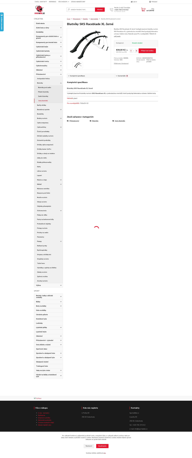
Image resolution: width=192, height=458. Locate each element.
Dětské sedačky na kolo (45, 136)
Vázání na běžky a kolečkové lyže (46, 376)
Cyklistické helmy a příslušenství (43, 56)
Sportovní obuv (41, 349)
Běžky (38, 302)
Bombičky (40, 114)
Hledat (100, 9)
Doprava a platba (44, 418)
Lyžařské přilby (41, 327)
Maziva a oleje (42, 180)
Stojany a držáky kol (44, 255)
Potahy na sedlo (42, 233)
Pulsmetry (40, 237)
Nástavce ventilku (43, 189)
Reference (41, 415)
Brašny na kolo (42, 118)
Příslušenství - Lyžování (44, 340)
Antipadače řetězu (43, 79)
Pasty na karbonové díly (45, 219)
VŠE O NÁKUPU (62, 2)
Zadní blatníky (43, 96)
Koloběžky (39, 32)
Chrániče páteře (42, 315)
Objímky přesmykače (44, 206)
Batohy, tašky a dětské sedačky (44, 296)
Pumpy (39, 241)
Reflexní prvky (42, 246)
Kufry (39, 167)
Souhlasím (102, 446)
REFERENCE (52, 2)
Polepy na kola (42, 228)
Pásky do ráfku (42, 215)
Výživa (38, 285)
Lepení (39, 175)
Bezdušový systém (43, 110)
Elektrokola (40, 23)
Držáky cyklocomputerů (45, 145)
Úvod (68, 19)
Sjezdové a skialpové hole (45, 353)
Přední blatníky (43, 92)
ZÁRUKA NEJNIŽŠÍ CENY (78, 2)
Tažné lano (41, 263)
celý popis (117, 36)
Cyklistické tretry (42, 61)
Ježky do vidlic (42, 158)
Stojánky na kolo (43, 259)
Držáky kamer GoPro (44, 149)
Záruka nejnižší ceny (44, 425)
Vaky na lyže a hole (43, 370)
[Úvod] (49, 9)
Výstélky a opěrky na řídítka (46, 268)
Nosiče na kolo (42, 197)
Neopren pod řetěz (43, 193)
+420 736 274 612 (121, 10)
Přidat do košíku (147, 51)
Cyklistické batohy (43, 51)
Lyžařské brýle (41, 332)
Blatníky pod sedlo (44, 87)
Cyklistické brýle (42, 47)
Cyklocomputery (42, 123)
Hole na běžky (41, 310)
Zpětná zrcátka (42, 276)
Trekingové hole (42, 366)
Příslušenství (41, 74)
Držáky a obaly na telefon (46, 153)
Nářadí (39, 184)
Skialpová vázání (42, 362)
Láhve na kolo (42, 171)
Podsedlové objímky (44, 224)
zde (104, 453)
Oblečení (39, 70)
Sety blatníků (43, 101)
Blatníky (40, 83)
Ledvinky (39, 323)
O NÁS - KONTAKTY (41, 2)
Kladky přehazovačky (44, 162)
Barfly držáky (41, 105)
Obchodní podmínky (44, 420)
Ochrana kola (41, 211)
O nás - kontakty (43, 413)
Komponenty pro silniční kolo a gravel (47, 37)
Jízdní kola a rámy (42, 28)
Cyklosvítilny (41, 127)
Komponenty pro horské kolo (46, 42)
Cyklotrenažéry (41, 66)
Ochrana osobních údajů (46, 423)
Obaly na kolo (42, 202)
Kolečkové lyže (41, 319)
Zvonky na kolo (42, 281)
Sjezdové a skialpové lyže (45, 358)
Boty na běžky (41, 306)
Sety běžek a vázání (43, 345)
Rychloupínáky (42, 250)
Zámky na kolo (42, 272)
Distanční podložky (43, 140)
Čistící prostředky (43, 131)
